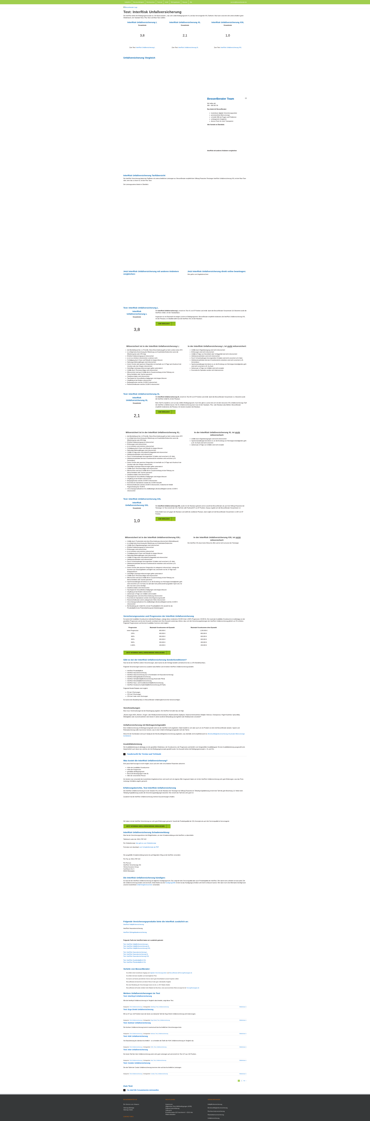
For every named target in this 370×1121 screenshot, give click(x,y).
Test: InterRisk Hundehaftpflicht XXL (134, 960)
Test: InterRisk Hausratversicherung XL (135, 954)
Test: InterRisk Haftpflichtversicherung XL (136, 946)
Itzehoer (153, 1033)
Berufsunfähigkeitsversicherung (217, 1108)
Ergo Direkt (154, 1020)
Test (157, 1007)
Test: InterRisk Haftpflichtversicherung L (135, 944)
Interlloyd (153, 1007)
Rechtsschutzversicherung (216, 1111)
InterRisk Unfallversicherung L (145, 47)
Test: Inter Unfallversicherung (135, 1050)
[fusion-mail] (246, 98)
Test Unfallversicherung (136, 1007)
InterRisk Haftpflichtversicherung (133, 924)
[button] (185, 754)
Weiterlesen (242, 1007)
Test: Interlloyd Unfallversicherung (137, 996)
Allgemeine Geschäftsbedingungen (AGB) (178, 1106)
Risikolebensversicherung (216, 1115)
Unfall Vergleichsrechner (144, 885)
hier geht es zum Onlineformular (146, 843)
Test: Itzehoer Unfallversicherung (137, 1023)
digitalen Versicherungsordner (158, 973)
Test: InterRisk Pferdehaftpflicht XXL (134, 962)
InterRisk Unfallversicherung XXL (231, 47)
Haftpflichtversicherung (215, 1104)
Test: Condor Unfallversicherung (136, 1063)
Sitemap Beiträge (128, 1108)
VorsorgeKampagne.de (185, 973)
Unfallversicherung (164, 1007)
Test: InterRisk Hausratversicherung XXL (136, 956)
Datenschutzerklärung (172, 1108)
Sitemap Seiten (128, 1110)
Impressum (169, 1104)
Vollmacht (168, 1110)
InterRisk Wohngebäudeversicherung (135, 932)
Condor (153, 1073)
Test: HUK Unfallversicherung (135, 1036)
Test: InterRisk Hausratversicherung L (135, 952)
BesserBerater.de (174, 973)
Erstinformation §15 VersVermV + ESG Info (179, 1112)
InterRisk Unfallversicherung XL (188, 47)
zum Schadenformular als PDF (149, 847)
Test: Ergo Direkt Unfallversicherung (138, 1009)
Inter (152, 1060)
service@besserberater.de (239, 2)
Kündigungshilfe (170, 883)
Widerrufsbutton (170, 1114)
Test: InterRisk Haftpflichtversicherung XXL (136, 948)
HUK (152, 1047)
